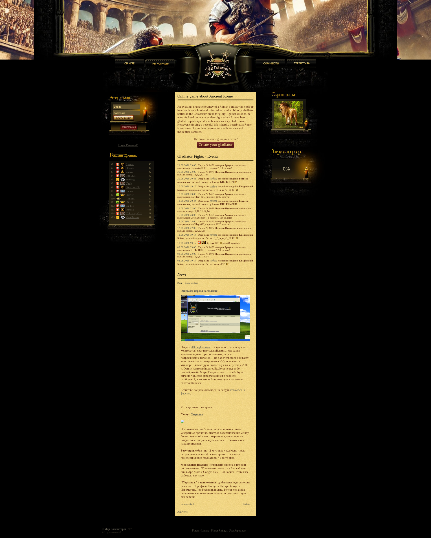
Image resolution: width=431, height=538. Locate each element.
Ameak (130, 209)
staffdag (130, 179)
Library (205, 530)
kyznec (130, 164)
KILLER (130, 175)
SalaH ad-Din (133, 187)
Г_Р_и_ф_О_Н (134, 213)
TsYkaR (130, 198)
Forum (195, 530)
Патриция (197, 414)
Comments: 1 (187, 504)
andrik (129, 171)
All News (182, 511)
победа (213, 178)
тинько (130, 191)
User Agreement (237, 530)
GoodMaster (132, 217)
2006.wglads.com (200, 347)
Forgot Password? (128, 145)
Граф (129, 183)
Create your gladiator (216, 144)
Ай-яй (129, 202)
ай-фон (130, 205)
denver (130, 194)
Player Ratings (219, 530)
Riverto (130, 168)
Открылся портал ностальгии (199, 290)
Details (246, 504)
